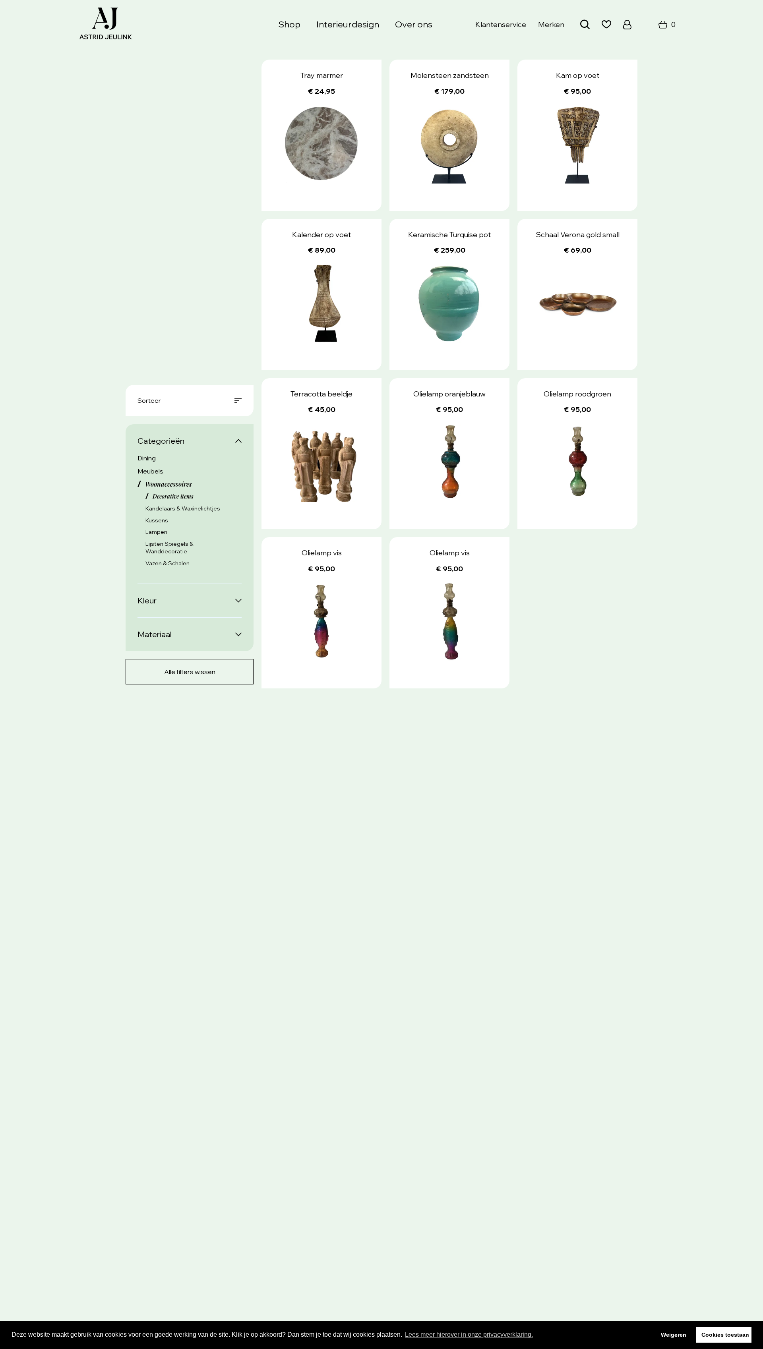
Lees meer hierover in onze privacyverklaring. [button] (469, 1334)
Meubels (150, 471)
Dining (146, 458)
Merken (551, 24)
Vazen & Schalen (167, 563)
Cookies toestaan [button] (725, 1335)
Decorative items (173, 496)
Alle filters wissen (189, 672)
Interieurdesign (347, 24)
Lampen (156, 531)
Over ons (413, 24)
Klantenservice (500, 24)
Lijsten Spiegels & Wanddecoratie (169, 547)
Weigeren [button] (673, 1335)
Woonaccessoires (168, 484)
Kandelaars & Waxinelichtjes (182, 508)
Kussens (156, 520)
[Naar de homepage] (105, 24)
